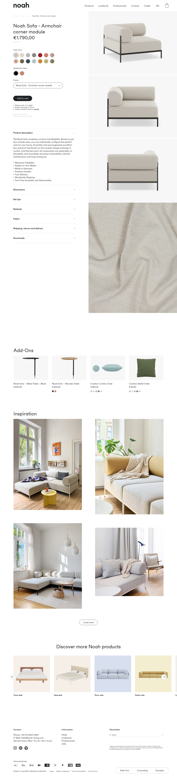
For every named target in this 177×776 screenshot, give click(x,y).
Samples (160, 770)
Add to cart (22, 98)
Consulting (142, 770)
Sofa (22, 16)
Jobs (64, 743)
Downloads (19, 238)
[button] (164, 677)
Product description (23, 133)
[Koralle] (46, 55)
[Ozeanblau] (28, 61)
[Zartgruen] (46, 61)
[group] (31, 677)
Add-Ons (124, 770)
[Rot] (40, 55)
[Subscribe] (162, 735)
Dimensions (19, 189)
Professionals (119, 6)
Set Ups (17, 199)
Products (89, 6)
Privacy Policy (93, 771)
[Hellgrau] (28, 55)
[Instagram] (15, 749)
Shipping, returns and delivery (28, 228)
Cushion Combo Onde (101, 383)
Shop (28, 16)
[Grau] (34, 55)
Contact (135, 6)
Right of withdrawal (62, 771)
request (36, 109)
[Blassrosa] (52, 55)
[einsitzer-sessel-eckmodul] (16, 73)
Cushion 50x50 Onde (139, 383)
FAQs (64, 735)
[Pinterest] (20, 749)
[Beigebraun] (16, 61)
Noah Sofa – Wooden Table (65, 383)
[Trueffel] (22, 61)
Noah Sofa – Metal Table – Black (29, 383)
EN (157, 6)
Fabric (16, 218)
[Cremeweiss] (22, 55)
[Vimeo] (26, 749)
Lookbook (103, 6)
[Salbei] (52, 61)
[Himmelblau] (34, 61)
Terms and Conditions (79, 771)
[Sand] (16, 55)
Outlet (147, 6)
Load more (88, 622)
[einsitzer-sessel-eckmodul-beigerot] (22, 73)
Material (17, 209)
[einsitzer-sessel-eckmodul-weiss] (28, 73)
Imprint (51, 771)
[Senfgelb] (40, 61)
